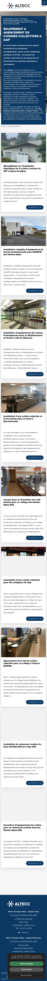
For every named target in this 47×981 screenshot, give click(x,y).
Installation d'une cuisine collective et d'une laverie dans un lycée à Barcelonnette (22, 419)
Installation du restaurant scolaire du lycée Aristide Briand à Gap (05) (22, 745)
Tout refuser (26, 969)
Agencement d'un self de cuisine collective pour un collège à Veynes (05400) (21, 663)
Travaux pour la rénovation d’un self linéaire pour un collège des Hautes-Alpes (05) (21, 502)
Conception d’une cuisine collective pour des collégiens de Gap (21, 581)
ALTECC (4, 126)
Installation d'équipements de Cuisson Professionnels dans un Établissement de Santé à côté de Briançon (23, 335)
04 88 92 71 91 (29, 925)
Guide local (4, 973)
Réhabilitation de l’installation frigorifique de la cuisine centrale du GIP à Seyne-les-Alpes (22, 168)
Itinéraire (25, 932)
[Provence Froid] (23, 5)
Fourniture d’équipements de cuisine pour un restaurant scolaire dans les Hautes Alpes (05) (22, 827)
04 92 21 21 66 (25, 928)
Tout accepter (26, 964)
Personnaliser (26, 975)
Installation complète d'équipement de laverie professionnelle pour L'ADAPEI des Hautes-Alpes (23, 252)
